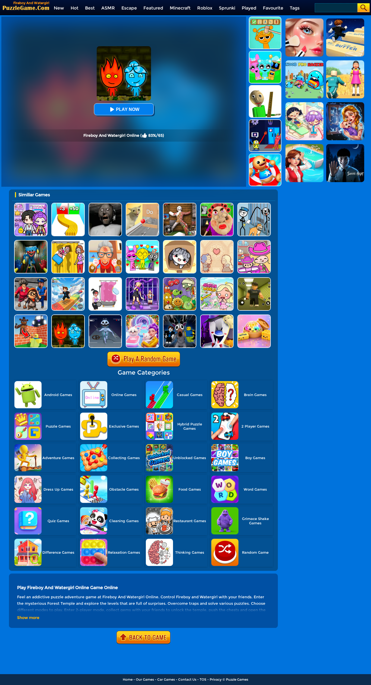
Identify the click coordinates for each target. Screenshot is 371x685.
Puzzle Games (237, 679)
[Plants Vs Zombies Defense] (179, 279)
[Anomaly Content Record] (105, 317)
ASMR (108, 8)
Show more (28, 617)
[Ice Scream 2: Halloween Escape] (217, 317)
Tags (295, 8)
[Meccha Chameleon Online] (179, 205)
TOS (203, 679)
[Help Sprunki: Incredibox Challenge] (265, 19)
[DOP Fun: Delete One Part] (68, 242)
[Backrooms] (254, 279)
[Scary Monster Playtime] (31, 242)
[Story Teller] (217, 242)
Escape (129, 8)
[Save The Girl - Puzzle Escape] (105, 279)
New (59, 8)
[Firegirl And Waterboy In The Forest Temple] (68, 317)
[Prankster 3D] (265, 87)
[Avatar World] (254, 242)
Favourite (273, 8)
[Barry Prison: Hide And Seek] (142, 279)
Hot (74, 8)
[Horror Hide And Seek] (31, 279)
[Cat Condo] (179, 242)
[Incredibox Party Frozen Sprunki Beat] (265, 53)
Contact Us (187, 679)
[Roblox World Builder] (31, 317)
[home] (26, 8)
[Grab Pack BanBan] (265, 121)
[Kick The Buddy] (265, 156)
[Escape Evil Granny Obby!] (217, 205)
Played (249, 8)
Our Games (145, 679)
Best (90, 8)
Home (128, 679)
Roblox (204, 8)
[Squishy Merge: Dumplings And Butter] (254, 317)
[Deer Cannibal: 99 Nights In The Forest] (179, 317)
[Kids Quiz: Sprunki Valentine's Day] (142, 242)
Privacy (216, 679)
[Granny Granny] (105, 205)
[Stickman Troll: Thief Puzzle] (254, 205)
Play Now (127, 109)
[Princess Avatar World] (217, 279)
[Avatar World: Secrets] (31, 205)
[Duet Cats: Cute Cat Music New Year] (142, 317)
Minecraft (180, 8)
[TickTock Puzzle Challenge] (142, 205)
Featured (153, 8)
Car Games (166, 679)
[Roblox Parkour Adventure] (68, 279)
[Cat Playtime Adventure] (105, 242)
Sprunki (227, 8)
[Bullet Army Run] (68, 205)
